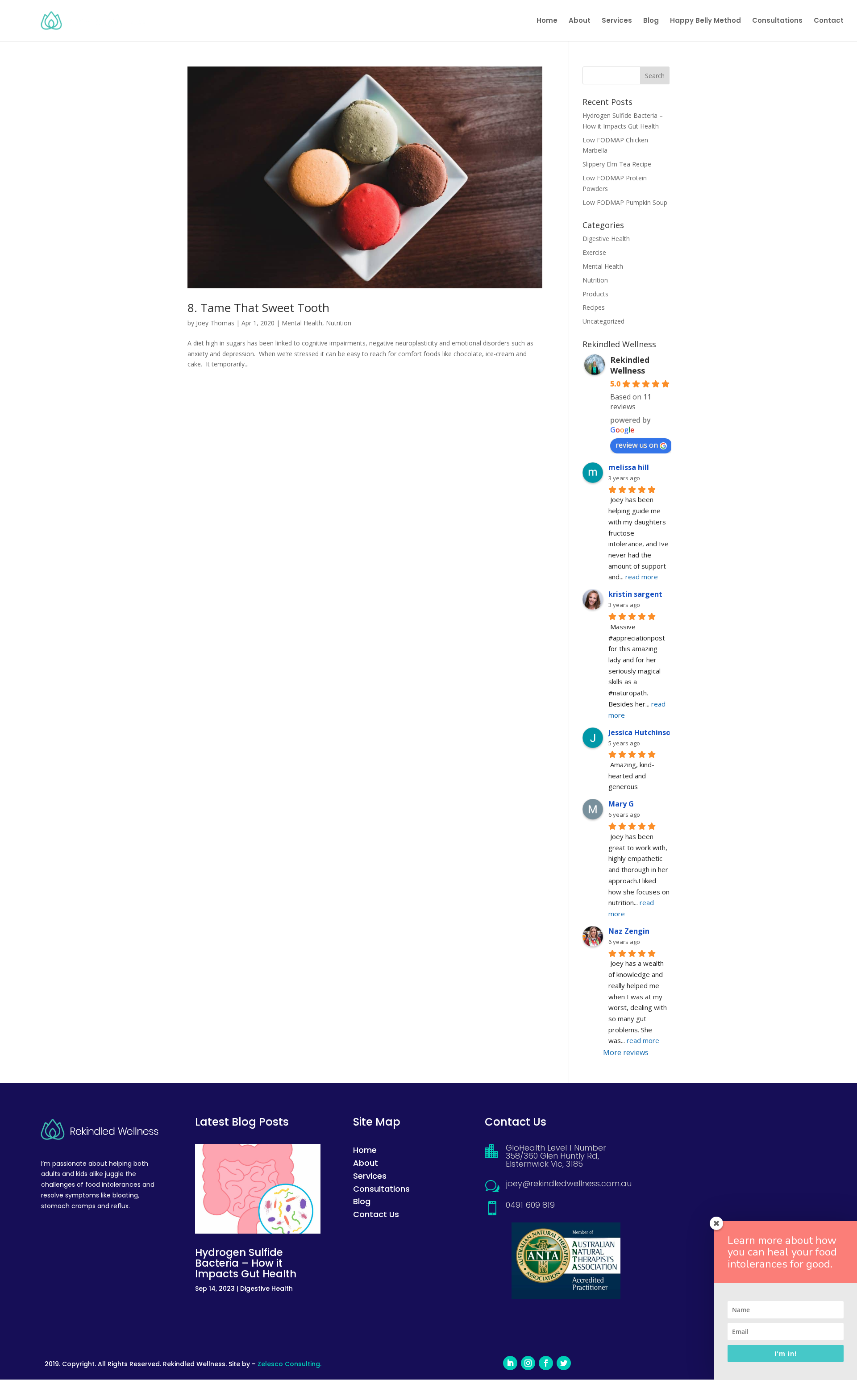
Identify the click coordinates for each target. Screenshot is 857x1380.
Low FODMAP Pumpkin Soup (624, 202)
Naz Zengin (628, 931)
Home (547, 21)
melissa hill (628, 467)
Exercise (594, 252)
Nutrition (338, 323)
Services (617, 21)
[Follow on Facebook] (546, 1363)
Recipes (593, 307)
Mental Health (302, 323)
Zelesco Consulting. (289, 1363)
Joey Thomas (215, 323)
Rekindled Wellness (629, 365)
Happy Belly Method (705, 21)
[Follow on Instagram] (528, 1363)
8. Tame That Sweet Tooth (258, 307)
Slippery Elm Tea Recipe (616, 164)
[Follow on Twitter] (564, 1363)
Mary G (621, 804)
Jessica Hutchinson (641, 732)
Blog (651, 21)
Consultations (777, 21)
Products (595, 294)
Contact (829, 21)
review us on (637, 445)
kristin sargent (635, 594)
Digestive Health (606, 238)
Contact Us (376, 1214)
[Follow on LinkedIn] (510, 1363)
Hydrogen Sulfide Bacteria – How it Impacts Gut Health (245, 1263)
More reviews (626, 1052)
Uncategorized (603, 321)
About (580, 21)
